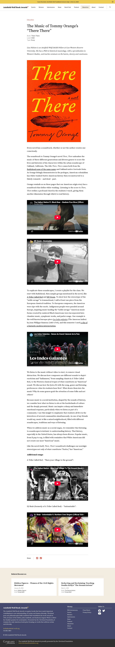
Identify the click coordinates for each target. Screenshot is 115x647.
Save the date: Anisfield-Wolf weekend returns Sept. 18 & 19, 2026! (58, 2)
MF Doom (51, 297)
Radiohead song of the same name (41, 169)
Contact (101, 7)
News (59, 7)
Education (85, 7)
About (94, 7)
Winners (41, 7)
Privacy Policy (87, 612)
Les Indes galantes (60, 319)
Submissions (51, 7)
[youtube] (99, 613)
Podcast (76, 7)
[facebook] (99, 610)
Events (33, 7)
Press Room (86, 610)
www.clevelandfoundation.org (28, 643)
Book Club (68, 7)
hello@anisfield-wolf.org (11, 628)
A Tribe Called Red (35, 297)
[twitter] (103, 611)
